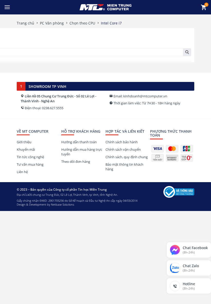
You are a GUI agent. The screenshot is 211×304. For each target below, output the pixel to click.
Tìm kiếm (187, 52)
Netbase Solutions (62, 204)
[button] (7, 7)
